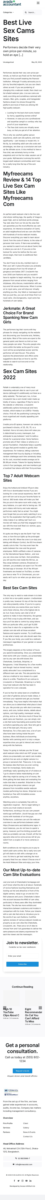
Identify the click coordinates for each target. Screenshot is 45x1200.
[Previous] (4, 1007)
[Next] (40, 1007)
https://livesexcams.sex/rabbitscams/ (18, 825)
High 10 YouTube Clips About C (11, 1012)
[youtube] (26, 1181)
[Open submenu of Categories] (13, 12)
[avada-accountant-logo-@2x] (12, 1)
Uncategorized (8, 62)
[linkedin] (30, 1181)
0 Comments (14, 1018)
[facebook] (14, 1181)
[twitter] (18, 1181)
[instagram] (22, 1181)
